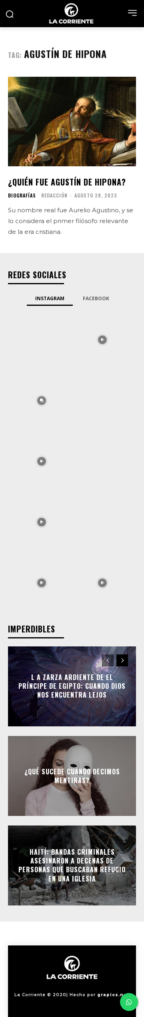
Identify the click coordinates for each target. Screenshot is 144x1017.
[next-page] (122, 660)
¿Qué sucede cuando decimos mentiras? (72, 775)
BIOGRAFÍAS (22, 195)
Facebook (96, 298)
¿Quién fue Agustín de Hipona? (67, 182)
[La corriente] (72, 13)
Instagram (49, 298)
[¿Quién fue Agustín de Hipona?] (72, 121)
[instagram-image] (41, 339)
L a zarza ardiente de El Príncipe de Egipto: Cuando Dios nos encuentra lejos (72, 686)
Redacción (54, 195)
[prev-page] (108, 660)
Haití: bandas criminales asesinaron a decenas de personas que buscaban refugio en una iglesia (72, 865)
